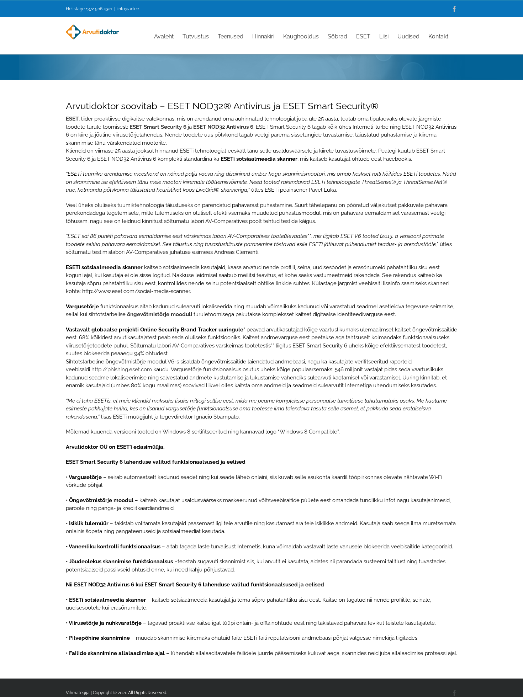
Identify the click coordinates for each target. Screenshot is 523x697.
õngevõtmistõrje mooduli (159, 314)
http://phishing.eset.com (121, 369)
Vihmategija (78, 692)
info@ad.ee (128, 8)
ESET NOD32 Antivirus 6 (223, 127)
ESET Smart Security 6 (158, 127)
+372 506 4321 (99, 8)
